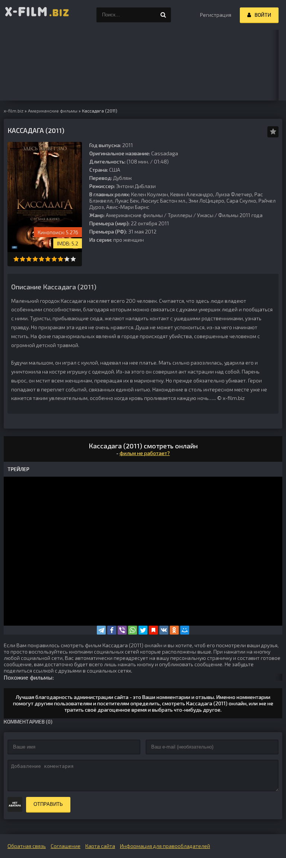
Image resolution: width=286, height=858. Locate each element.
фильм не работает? (145, 453)
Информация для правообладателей (165, 846)
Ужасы (205, 215)
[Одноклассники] (174, 630)
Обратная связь (26, 846)
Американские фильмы (134, 215)
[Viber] (122, 630)
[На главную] (37, 15)
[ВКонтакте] (163, 630)
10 (73, 259)
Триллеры (180, 215)
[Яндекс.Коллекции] (153, 630)
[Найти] (163, 14)
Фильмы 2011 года (240, 215)
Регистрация (215, 15)
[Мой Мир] (184, 630)
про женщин (128, 239)
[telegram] (101, 630)
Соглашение (65, 846)
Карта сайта (100, 846)
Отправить (48, 804)
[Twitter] (143, 630)
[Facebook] (111, 630)
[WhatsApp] (132, 630)
